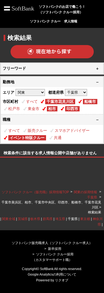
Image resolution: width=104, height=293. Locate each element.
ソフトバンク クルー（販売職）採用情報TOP (35, 192)
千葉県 (92, 197)
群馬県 (48, 219)
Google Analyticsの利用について (52, 274)
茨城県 (23, 219)
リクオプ (61, 280)
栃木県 (35, 219)
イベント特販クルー (27, 137)
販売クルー (37, 130)
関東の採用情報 (86, 192)
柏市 (52, 108)
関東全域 (8, 219)
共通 (58, 137)
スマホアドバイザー (72, 130)
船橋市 (90, 101)
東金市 (33, 108)
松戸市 (14, 108)
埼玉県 (60, 219)
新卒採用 (54, 249)
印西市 (72, 108)
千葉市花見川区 (60, 101)
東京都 (85, 219)
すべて (32, 101)
